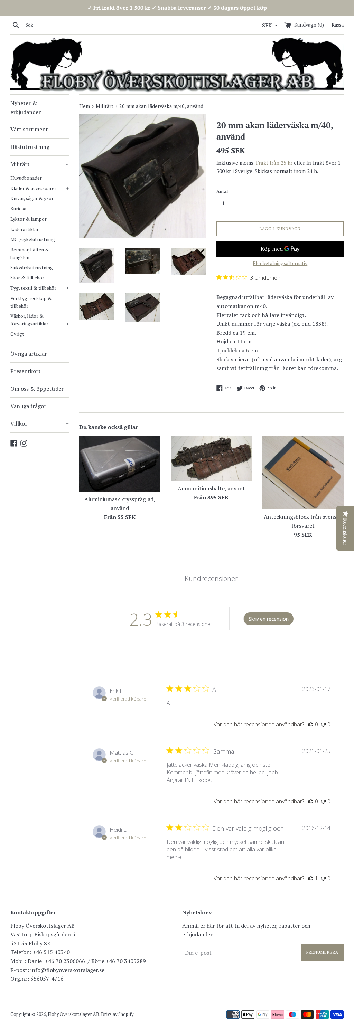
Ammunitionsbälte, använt (211, 488)
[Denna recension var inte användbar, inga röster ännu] (323, 724)
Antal (222, 191)
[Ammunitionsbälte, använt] (211, 458)
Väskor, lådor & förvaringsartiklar (39, 320)
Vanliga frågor (28, 406)
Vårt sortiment (29, 129)
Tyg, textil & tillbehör (39, 288)
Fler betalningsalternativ (280, 263)
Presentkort (25, 371)
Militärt (39, 164)
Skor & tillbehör (27, 278)
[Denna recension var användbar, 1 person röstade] (310, 878)
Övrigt (17, 334)
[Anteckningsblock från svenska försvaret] (303, 472)
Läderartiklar (24, 229)
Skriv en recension (269, 619)
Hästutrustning (39, 147)
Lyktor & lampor (28, 219)
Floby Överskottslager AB (73, 1014)
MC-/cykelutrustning (32, 239)
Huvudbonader (26, 178)
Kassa (338, 24)
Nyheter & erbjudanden (26, 107)
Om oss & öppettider (37, 388)
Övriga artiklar (39, 354)
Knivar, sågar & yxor (32, 198)
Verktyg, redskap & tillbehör (31, 302)
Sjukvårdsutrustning (31, 268)
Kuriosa (18, 209)
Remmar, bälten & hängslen (29, 253)
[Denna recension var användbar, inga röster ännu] (310, 724)
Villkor (39, 423)
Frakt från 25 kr (274, 162)
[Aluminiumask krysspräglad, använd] (119, 464)
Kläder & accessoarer (39, 188)
